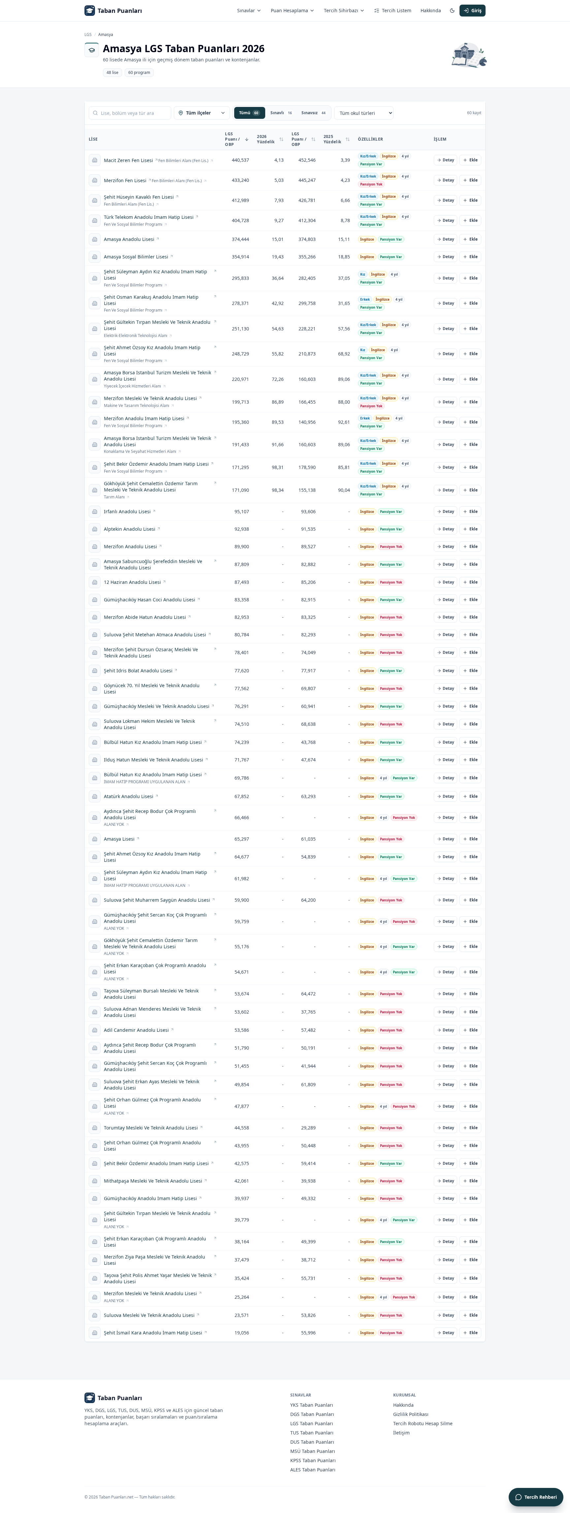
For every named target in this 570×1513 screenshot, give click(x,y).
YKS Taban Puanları (311, 1405)
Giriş (476, 10)
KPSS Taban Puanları (313, 1460)
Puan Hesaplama (289, 10)
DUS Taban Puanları (312, 1442)
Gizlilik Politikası (410, 1414)
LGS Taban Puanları (311, 1423)
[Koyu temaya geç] (452, 11)
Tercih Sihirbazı (341, 10)
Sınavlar (246, 10)
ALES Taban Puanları (312, 1469)
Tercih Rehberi (540, 1497)
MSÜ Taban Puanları (312, 1451)
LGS (88, 34)
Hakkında (431, 10)
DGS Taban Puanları (312, 1414)
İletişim (401, 1432)
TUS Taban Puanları (311, 1432)
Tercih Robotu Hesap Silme (423, 1423)
